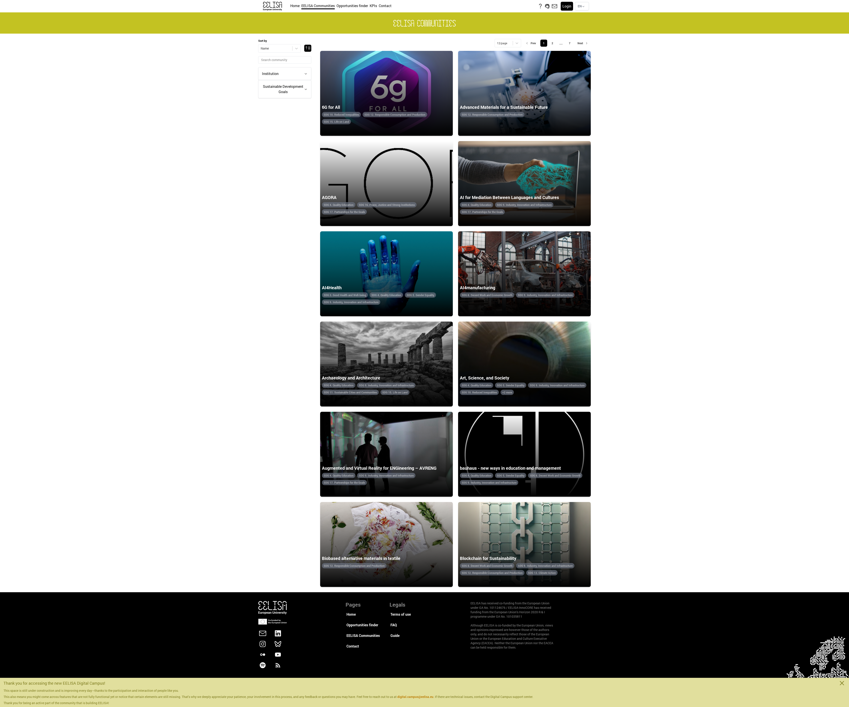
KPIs (373, 5)
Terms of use (400, 614)
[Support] (547, 6)
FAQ (393, 625)
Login (566, 6)
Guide (395, 635)
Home (295, 5)
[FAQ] (540, 6)
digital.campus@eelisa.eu (415, 697)
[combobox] (582, 6)
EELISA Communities (318, 5)
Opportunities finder (352, 5)
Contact (385, 5)
